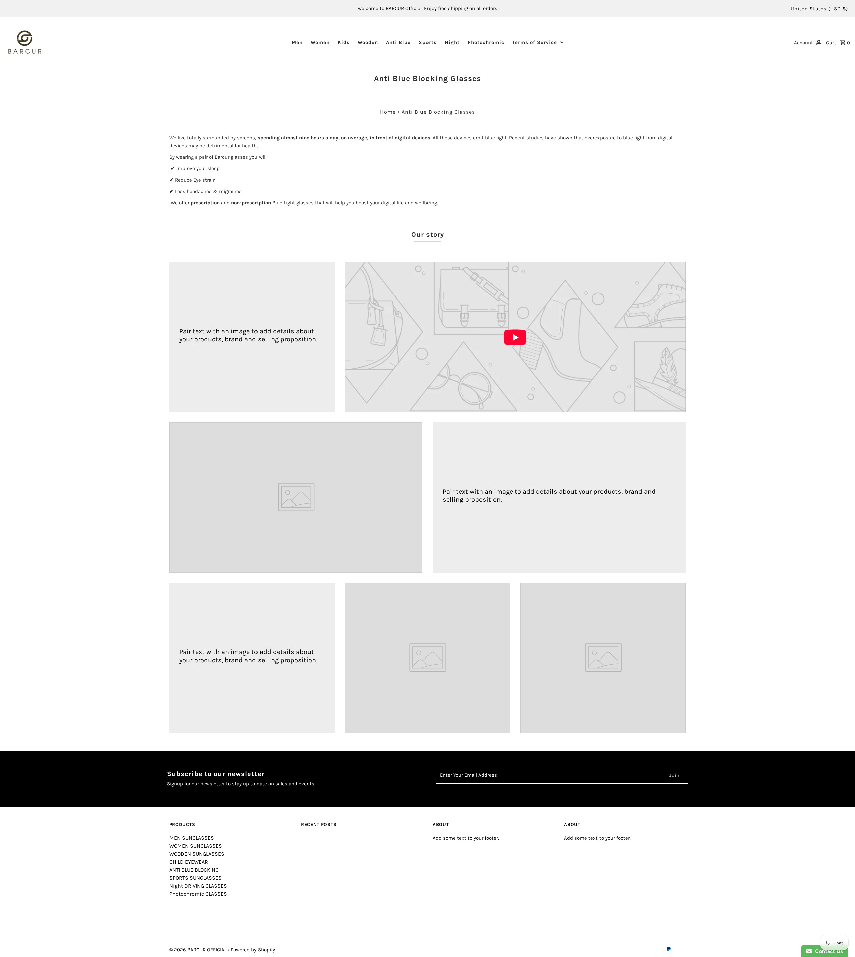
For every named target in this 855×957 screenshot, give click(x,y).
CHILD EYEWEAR (188, 862)
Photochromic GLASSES (198, 894)
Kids (344, 42)
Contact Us (827, 951)
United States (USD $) (819, 9)
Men (297, 42)
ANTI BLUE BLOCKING (194, 870)
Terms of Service (534, 42)
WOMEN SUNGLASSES (195, 846)
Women (320, 42)
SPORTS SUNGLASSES (195, 878)
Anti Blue (398, 42)
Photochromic (486, 42)
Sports (428, 42)
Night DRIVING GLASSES (198, 886)
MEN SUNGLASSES (191, 838)
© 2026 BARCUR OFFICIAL (198, 950)
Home (388, 112)
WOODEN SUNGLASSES (196, 854)
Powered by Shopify (253, 950)
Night (452, 42)
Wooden (368, 42)
